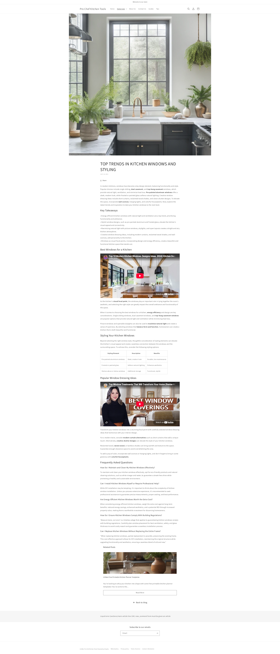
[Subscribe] (157, 633)
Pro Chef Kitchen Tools (90, 649)
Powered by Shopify (103, 649)
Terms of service (135, 649)
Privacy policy (125, 649)
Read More (140, 592)
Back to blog (141, 602)
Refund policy (115, 649)
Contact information (148, 649)
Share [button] (104, 180)
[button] (122, 9)
